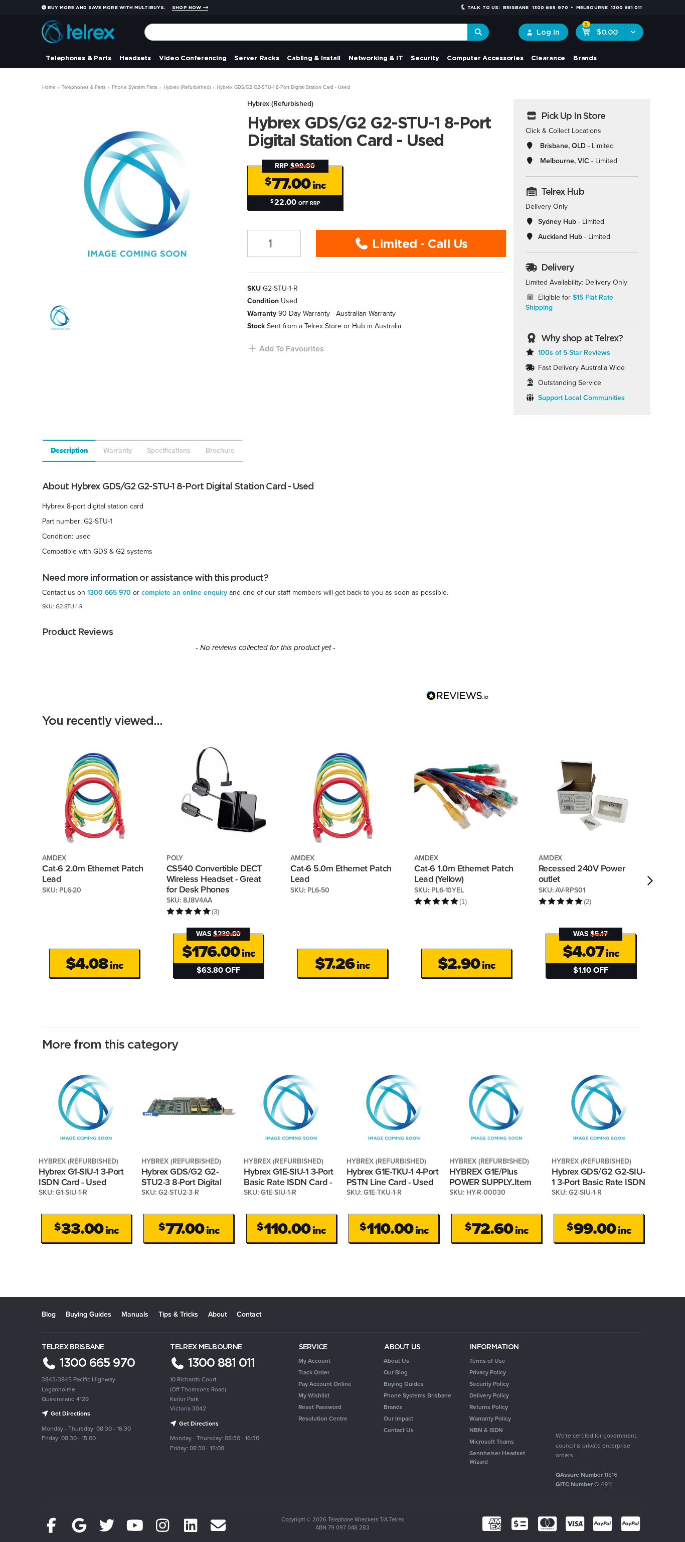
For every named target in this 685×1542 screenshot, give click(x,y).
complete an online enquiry (184, 592)
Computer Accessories (485, 57)
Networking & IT (376, 57)
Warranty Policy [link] (490, 1418)
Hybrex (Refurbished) (280, 103)
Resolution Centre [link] (323, 1418)
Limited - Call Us (418, 243)
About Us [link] (396, 1360)
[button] (285, 348)
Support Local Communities (581, 398)
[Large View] (60, 317)
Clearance (548, 57)
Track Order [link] (313, 1372)
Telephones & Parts (78, 57)
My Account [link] (314, 1360)
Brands (585, 57)
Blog (49, 1314)
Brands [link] (393, 1406)
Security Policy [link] (489, 1383)
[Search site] (478, 32)
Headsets (135, 57)
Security (425, 57)
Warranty (117, 450)
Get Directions (69, 1413)
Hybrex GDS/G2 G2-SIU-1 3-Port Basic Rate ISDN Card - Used (598, 1182)
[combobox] (306, 32)
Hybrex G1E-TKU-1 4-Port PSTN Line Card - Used (393, 1177)
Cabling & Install (313, 57)
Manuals (134, 1314)
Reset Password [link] (319, 1406)
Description (69, 450)
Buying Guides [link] (404, 1383)
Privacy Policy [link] (487, 1372)
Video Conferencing (193, 57)
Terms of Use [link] (487, 1360)
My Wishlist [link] (313, 1395)
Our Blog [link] (396, 1372)
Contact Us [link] (399, 1430)
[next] (650, 880)
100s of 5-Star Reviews (574, 352)
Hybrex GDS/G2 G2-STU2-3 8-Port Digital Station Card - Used (181, 1182)
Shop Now (187, 7)
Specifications (169, 450)
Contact (249, 1314)
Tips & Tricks (178, 1314)
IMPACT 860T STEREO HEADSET (74, 1502)
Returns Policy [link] (488, 1406)
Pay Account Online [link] (325, 1383)
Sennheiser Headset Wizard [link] (497, 1457)
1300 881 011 (220, 1362)
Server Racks (256, 57)
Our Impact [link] (398, 1418)
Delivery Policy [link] (489, 1395)
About (217, 1314)
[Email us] (218, 1526)
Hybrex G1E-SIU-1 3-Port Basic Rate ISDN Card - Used (288, 1182)
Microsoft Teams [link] (491, 1441)
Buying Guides (88, 1314)
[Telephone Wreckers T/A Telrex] (78, 28)
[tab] (68, 451)
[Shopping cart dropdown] (633, 32)
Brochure (220, 450)
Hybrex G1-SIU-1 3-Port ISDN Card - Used (81, 1177)
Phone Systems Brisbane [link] (417, 1395)
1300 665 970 (109, 592)
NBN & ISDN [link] (486, 1430)
